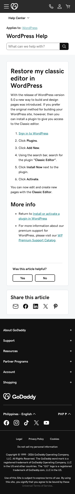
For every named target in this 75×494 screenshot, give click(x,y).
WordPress (29, 27)
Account (9, 371)
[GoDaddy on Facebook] (6, 424)
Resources (10, 350)
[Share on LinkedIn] (36, 306)
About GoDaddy (14, 330)
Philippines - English (17, 414)
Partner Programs (15, 361)
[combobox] (33, 46)
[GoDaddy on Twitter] (36, 424)
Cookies (54, 439)
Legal (19, 439)
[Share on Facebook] (26, 306)
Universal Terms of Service (37, 485)
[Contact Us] (51, 6)
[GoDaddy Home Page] (19, 396)
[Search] (64, 46)
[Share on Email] (16, 306)
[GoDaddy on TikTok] (26, 424)
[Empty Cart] (68, 6)
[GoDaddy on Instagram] (16, 424)
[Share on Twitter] (46, 306)
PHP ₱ (62, 414)
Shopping (10, 382)
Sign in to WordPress (33, 133)
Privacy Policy (36, 439)
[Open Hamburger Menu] (4, 6)
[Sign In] (59, 6)
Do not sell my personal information (37, 446)
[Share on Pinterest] (56, 306)
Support (9, 340)
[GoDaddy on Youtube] (46, 424)
